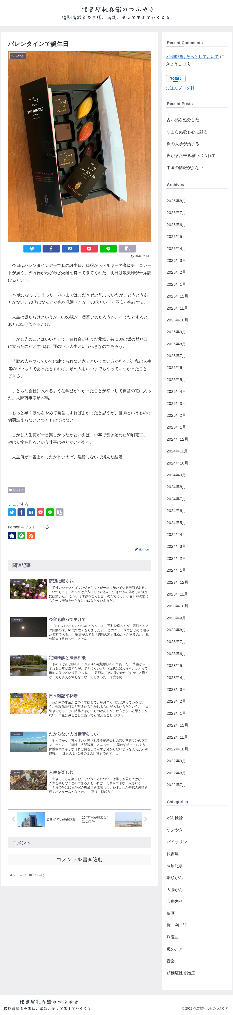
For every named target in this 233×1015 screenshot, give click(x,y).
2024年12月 (177, 439)
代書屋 (173, 853)
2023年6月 (176, 653)
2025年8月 (176, 344)
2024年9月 (176, 475)
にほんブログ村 (180, 88)
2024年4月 (176, 534)
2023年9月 (176, 618)
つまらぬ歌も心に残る (187, 132)
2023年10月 (177, 606)
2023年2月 (176, 701)
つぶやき (18, 489)
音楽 (171, 961)
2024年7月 (176, 499)
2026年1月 (176, 284)
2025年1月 (176, 427)
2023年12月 (177, 582)
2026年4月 (176, 248)
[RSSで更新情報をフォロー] (31, 535)
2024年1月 (176, 570)
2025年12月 (177, 296)
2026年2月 (176, 272)
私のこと (175, 949)
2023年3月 (176, 689)
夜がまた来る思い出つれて (191, 155)
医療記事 (175, 866)
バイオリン (177, 842)
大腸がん (175, 889)
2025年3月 (176, 403)
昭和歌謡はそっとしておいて (192, 56)
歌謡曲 (173, 937)
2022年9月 (176, 761)
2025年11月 (177, 308)
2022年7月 (176, 785)
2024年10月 (177, 463)
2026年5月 (176, 236)
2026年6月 (176, 224)
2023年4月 (176, 677)
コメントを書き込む (79, 859)
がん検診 (175, 818)
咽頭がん (175, 877)
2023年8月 (176, 630)
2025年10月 (177, 320)
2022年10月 (177, 749)
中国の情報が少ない (185, 167)
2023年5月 (176, 665)
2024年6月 (176, 510)
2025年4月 (176, 391)
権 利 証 (177, 925)
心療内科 (175, 901)
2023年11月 (177, 594)
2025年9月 (176, 332)
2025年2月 (176, 415)
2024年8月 (176, 487)
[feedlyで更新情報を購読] (21, 535)
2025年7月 (176, 355)
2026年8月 (176, 201)
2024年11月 (177, 451)
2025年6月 (176, 367)
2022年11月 (177, 737)
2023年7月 (176, 641)
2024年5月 (176, 522)
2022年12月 (177, 725)
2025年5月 (176, 379)
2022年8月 (176, 773)
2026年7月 (176, 212)
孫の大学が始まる (183, 143)
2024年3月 (176, 546)
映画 (171, 913)
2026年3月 (176, 260)
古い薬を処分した (183, 120)
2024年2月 (176, 558)
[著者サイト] (12, 535)
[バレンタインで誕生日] (70, 248)
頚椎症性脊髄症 (181, 973)
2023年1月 (176, 713)
